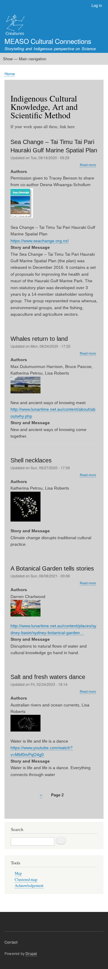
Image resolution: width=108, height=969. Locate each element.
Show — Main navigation (24, 59)
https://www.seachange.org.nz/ (39, 240)
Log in (97, 5)
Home (9, 73)
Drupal (31, 953)
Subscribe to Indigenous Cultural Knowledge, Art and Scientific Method (12, 808)
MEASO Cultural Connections (47, 41)
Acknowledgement (29, 885)
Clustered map (26, 879)
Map (18, 873)
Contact (10, 942)
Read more (88, 164)
